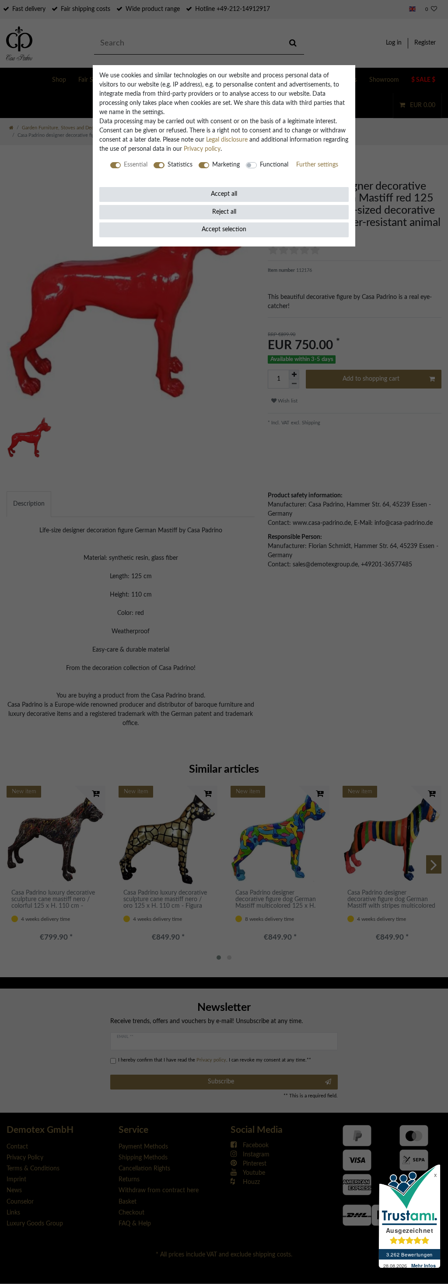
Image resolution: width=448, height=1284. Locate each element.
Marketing (226, 165)
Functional (274, 165)
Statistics (180, 165)
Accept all (224, 194)
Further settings (317, 165)
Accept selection (224, 229)
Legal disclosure (227, 140)
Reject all (224, 212)
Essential (135, 165)
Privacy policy (202, 149)
